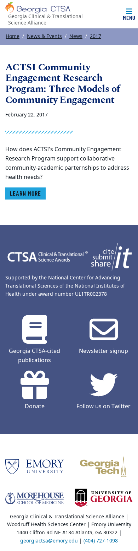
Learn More (25, 193)
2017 (95, 36)
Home (12, 36)
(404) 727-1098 (101, 541)
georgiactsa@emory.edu (49, 541)
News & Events (44, 36)
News (75, 36)
